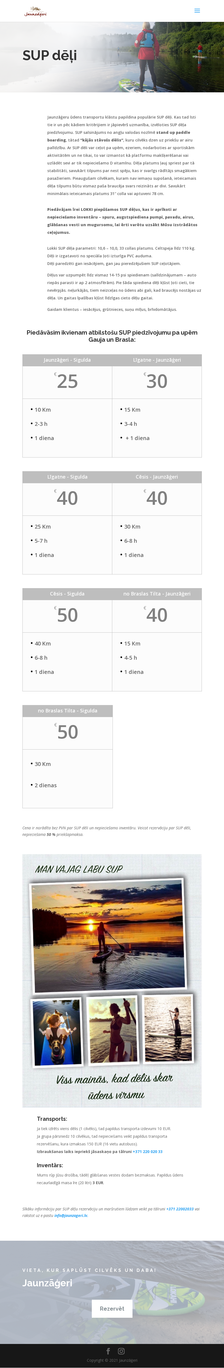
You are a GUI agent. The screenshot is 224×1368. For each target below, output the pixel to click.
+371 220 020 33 (148, 1151)
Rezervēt (112, 1308)
